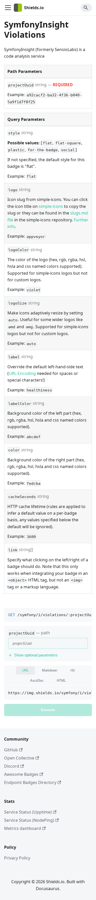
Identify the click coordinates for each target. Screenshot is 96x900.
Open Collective (19, 758)
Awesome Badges (21, 774)
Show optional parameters (36, 655)
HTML (61, 680)
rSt (72, 670)
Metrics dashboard (22, 828)
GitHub (11, 750)
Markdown (49, 670)
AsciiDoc (37, 680)
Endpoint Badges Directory (30, 782)
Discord (11, 766)
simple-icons (51, 206)
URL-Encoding (22, 373)
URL (25, 670)
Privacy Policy (17, 858)
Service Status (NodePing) (29, 820)
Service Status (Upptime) (28, 812)
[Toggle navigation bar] (8, 7)
